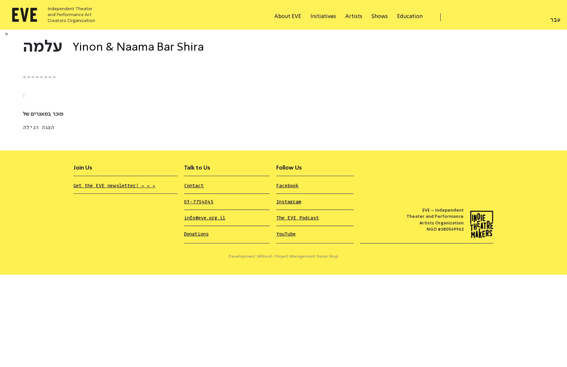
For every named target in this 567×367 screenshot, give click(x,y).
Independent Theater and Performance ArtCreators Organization (71, 15)
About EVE (287, 16)
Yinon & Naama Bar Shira (138, 47)
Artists (353, 16)
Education (410, 16)
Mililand (264, 257)
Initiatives (323, 16)
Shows (379, 16)
